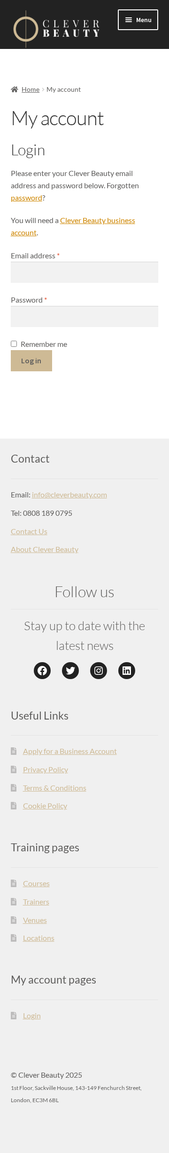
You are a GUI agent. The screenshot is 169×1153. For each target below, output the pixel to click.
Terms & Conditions (54, 787)
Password (43, 299)
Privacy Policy (45, 769)
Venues (35, 919)
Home (30, 89)
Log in (31, 360)
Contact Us (29, 531)
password (26, 197)
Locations (38, 937)
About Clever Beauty (44, 548)
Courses (36, 883)
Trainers (36, 901)
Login (32, 1015)
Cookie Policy (45, 805)
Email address (50, 255)
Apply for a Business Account (70, 750)
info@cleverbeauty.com (69, 494)
